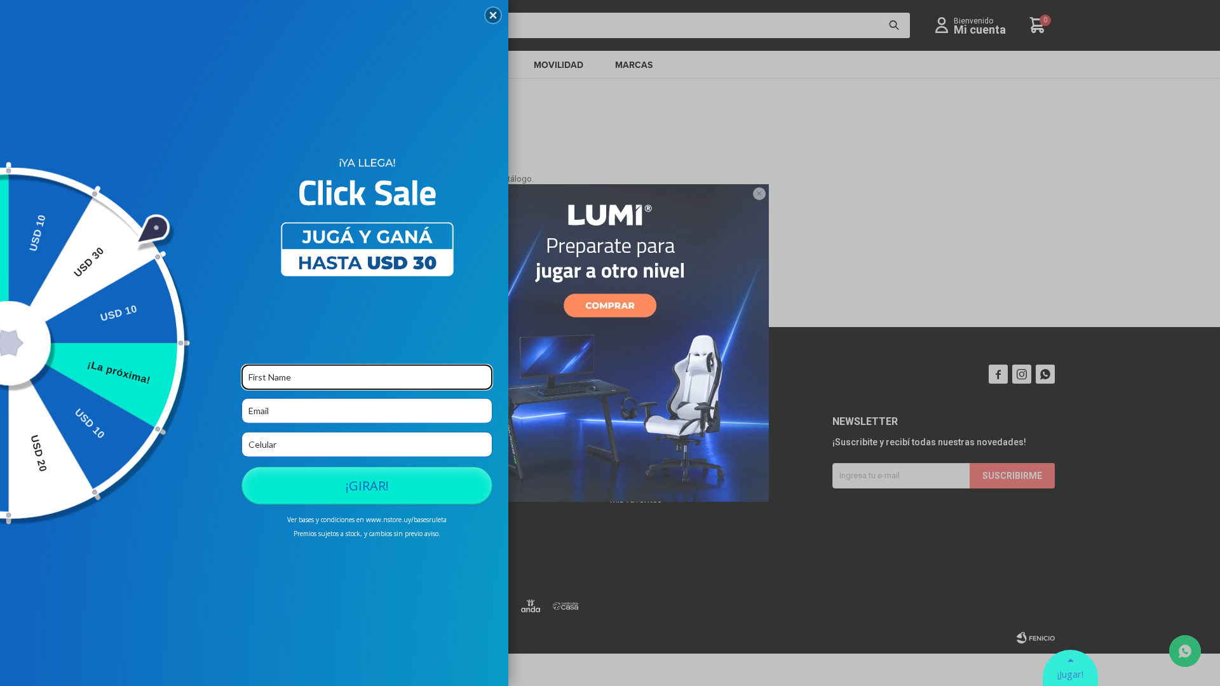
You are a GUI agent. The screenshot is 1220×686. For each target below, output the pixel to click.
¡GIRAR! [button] (367, 485)
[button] (493, 15)
